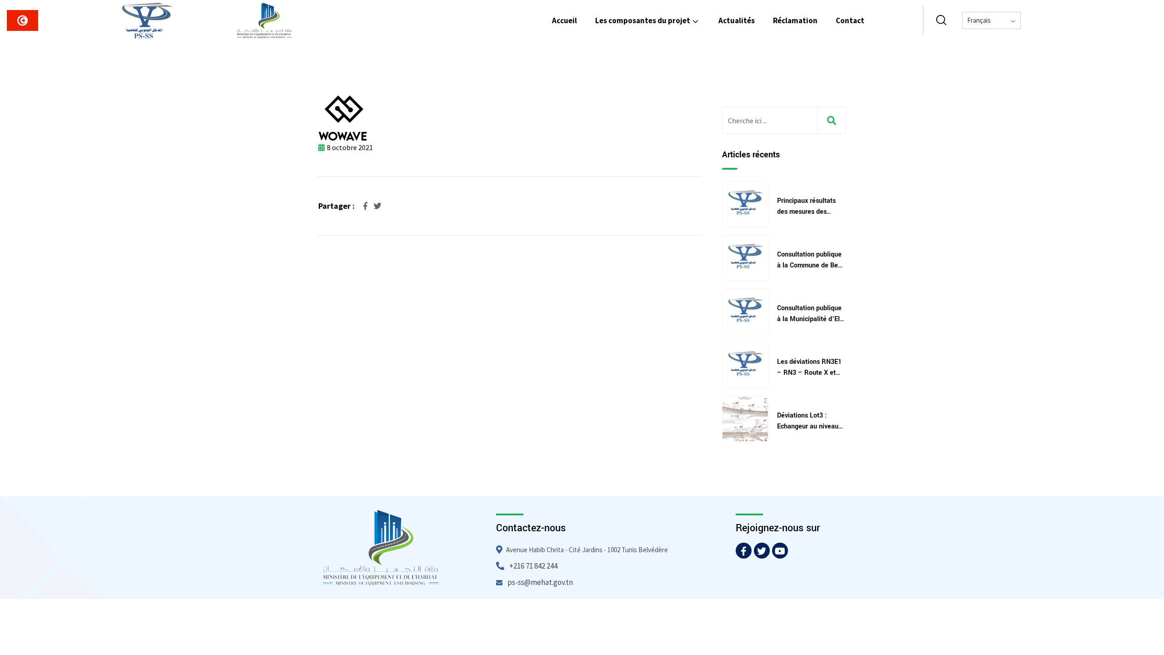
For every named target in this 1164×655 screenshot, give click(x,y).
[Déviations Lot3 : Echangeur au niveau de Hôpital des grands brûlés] (745, 419)
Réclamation (795, 20)
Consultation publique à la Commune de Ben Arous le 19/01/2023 (809, 265)
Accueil (564, 20)
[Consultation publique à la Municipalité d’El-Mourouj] (745, 311)
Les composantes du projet (642, 20)
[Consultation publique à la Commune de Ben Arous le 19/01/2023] (745, 258)
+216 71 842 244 (533, 566)
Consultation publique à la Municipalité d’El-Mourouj (810, 319)
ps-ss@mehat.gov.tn (540, 582)
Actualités (736, 20)
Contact (850, 20)
